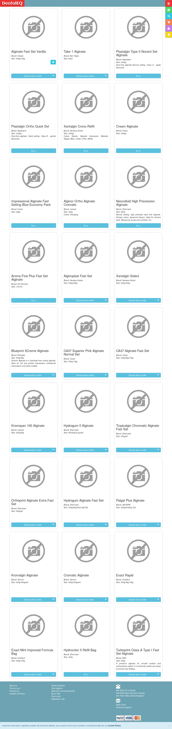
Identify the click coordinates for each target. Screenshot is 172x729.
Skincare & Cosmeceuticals (63, 691)
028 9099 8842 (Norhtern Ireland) (130, 693)
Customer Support (124, 707)
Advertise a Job (58, 699)
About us (13, 685)
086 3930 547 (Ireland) (126, 690)
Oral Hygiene (57, 688)
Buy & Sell (55, 693)
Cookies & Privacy (17, 693)
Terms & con (14, 688)
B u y (138, 76)
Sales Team (121, 704)
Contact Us (14, 691)
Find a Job (55, 696)
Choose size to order (33, 76)
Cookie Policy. (114, 725)
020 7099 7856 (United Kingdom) (130, 695)
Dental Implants (58, 685)
